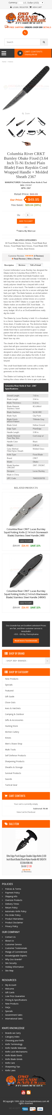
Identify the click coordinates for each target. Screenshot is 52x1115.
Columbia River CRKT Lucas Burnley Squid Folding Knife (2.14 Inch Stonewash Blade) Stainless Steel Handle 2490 (26, 532)
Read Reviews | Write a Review (26, 259)
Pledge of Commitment (16, 952)
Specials (9, 1011)
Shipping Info (11, 896)
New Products (11, 1004)
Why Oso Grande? (13, 959)
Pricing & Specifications (16, 1000)
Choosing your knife (14, 1040)
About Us (9, 941)
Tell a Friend (35, 265)
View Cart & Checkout (26, 812)
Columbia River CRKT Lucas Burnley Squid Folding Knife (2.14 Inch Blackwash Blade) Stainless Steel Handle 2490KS (26, 594)
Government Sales (13, 1015)
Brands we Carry (13, 1033)
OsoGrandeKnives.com (36, 1101)
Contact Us (10, 937)
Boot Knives (29, 249)
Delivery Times (12, 904)
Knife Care (10, 1063)
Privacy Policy (11, 926)
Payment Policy (12, 893)
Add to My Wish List (26, 231)
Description (9, 265)
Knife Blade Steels (13, 1055)
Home (4, 62)
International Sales (14, 1019)
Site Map (9, 970)
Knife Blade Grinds (13, 1059)
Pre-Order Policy (13, 915)
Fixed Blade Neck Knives (21, 246)
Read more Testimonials (26, 640)
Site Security (11, 963)
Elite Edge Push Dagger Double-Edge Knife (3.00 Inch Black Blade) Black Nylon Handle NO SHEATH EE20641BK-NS (26, 859)
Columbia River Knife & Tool (34, 182)
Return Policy (11, 907)
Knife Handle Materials (15, 1048)
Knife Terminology (13, 1044)
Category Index (12, 1037)
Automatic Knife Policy (15, 911)
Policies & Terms (13, 889)
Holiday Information (14, 967)
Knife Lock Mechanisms (16, 1052)
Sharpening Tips (12, 1067)
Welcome (9, 989)
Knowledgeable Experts (16, 956)
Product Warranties (14, 919)
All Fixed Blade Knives (14, 243)
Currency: (13, 2)
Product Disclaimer (14, 922)
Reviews (22, 265)
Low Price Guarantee (15, 996)
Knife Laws (10, 1070)
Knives (10, 62)
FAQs (7, 1007)
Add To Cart (26, 541)
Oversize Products (13, 900)
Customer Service (13, 944)
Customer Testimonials (16, 948)
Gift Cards (9, 992)
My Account (10, 985)
